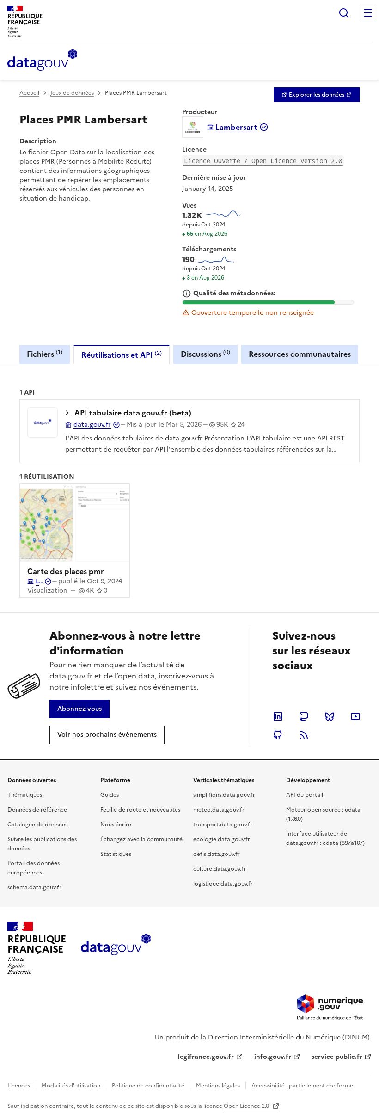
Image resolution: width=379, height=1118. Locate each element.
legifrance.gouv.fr (206, 1057)
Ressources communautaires (300, 354)
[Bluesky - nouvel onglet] (329, 716)
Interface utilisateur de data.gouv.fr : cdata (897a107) (325, 838)
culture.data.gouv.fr (219, 869)
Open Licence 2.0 (247, 1106)
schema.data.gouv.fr (34, 887)
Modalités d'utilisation (71, 1085)
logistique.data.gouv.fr (223, 884)
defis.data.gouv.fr (216, 854)
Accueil (29, 93)
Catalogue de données (37, 824)
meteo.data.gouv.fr (219, 810)
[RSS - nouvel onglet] (303, 735)
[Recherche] (344, 13)
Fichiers (44, 354)
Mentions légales (218, 1085)
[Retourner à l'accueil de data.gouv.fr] (42, 60)
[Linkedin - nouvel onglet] (278, 716)
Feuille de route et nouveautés (140, 810)
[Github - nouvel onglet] (278, 735)
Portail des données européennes (33, 868)
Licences (18, 1085)
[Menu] (368, 13)
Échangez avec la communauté (141, 839)
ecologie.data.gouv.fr (221, 839)
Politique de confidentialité (148, 1085)
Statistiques (115, 854)
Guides (109, 795)
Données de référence (37, 810)
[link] (317, 94)
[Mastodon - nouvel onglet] (303, 716)
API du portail (304, 795)
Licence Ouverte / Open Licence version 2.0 (263, 160)
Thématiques (24, 795)
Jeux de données (72, 93)
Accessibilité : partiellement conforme (302, 1085)
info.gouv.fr (272, 1057)
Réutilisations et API (121, 354)
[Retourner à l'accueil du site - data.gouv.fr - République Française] (116, 948)
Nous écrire (115, 824)
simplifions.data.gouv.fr (224, 795)
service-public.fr (337, 1057)
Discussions (205, 354)
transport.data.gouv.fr (222, 824)
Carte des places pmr (65, 571)
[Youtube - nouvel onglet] (355, 716)
